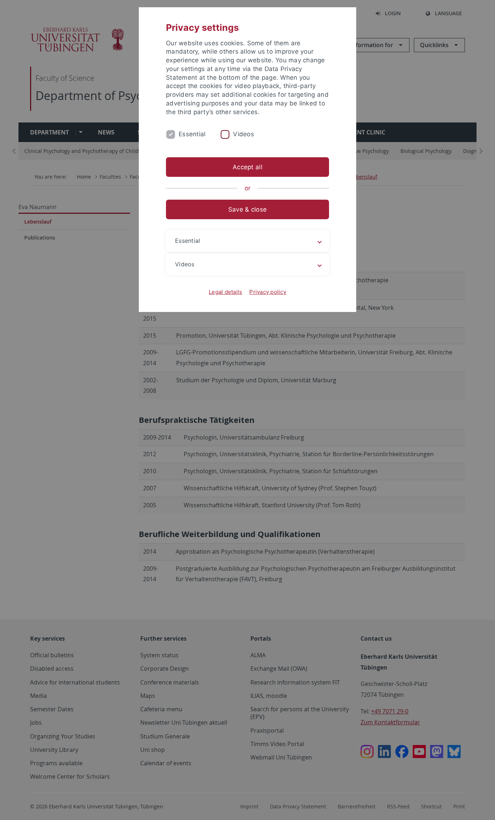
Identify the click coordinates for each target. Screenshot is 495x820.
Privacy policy (267, 291)
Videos (243, 134)
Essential (192, 134)
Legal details (225, 291)
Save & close (247, 209)
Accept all (247, 167)
